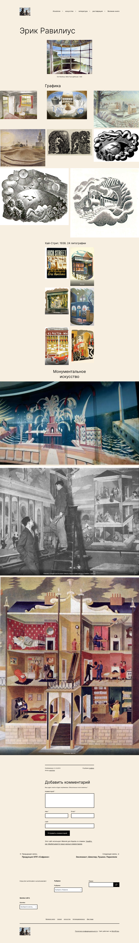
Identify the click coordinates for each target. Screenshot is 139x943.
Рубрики (57, 885)
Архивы (22, 902)
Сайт (46, 822)
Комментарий (50, 791)
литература (83, 11)
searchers (52, 770)
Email (73, 811)
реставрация (98, 11)
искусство (69, 11)
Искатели (56, 11)
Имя (47, 811)
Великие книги (113, 11)
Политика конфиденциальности (86, 931)
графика (91, 768)
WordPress (115, 931)
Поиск (91, 881)
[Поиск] (116, 884)
